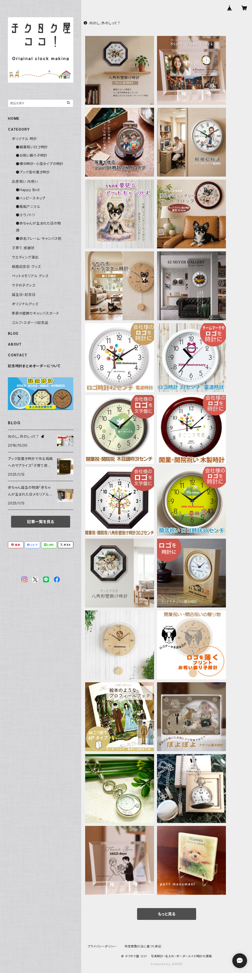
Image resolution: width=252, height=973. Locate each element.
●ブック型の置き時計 (33, 172)
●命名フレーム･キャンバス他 (39, 238)
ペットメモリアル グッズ (30, 276)
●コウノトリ (25, 215)
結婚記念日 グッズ (26, 266)
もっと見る (166, 914)
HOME (13, 118)
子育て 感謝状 (23, 248)
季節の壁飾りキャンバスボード (35, 313)
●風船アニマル (28, 206)
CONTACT (17, 355)
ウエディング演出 (25, 257)
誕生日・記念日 (24, 294)
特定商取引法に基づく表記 (143, 946)
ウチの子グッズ (23, 285)
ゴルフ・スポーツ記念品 (30, 322)
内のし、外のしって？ (104, 23)
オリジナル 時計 (24, 139)
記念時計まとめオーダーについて (34, 366)
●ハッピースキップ (31, 198)
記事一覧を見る (40, 521)
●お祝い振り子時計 (31, 155)
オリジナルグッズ (25, 304)
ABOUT (15, 344)
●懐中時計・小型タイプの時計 (39, 164)
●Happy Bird (28, 190)
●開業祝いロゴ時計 (32, 147)
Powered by (161, 964)
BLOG (13, 333)
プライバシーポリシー (102, 946)
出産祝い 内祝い (25, 181)
